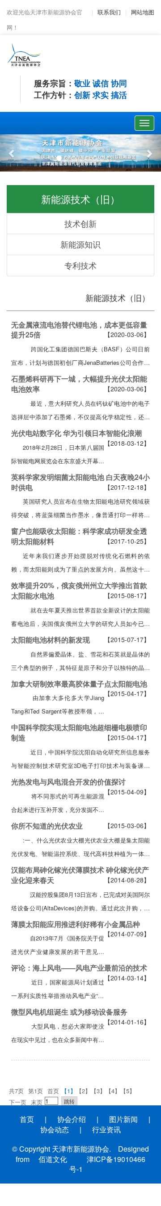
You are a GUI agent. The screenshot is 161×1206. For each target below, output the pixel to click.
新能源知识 (80, 244)
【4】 (113, 1090)
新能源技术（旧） (117, 297)
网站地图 (142, 12)
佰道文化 (52, 1159)
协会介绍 (71, 1119)
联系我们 (109, 12)
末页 (36, 1102)
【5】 (127, 1090)
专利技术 (80, 265)
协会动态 (54, 1129)
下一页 (17, 1102)
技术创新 (80, 223)
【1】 (68, 1090)
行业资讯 (106, 1129)
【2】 (83, 1090)
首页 (53, 1090)
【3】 (98, 1090)
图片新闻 (123, 1119)
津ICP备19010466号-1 (107, 1164)
